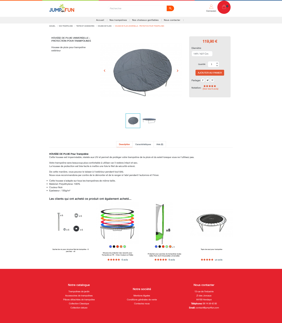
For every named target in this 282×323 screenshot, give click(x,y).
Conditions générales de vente (142, 299)
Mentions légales (142, 295)
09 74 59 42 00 (209, 303)
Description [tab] (124, 144)
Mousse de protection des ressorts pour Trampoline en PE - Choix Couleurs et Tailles (117, 254)
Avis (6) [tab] (159, 144)
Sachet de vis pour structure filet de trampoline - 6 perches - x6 (70, 250)
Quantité (201, 64)
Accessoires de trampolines (79, 295)
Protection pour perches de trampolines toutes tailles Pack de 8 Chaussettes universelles (164, 255)
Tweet (207, 80)
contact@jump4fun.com (207, 307)
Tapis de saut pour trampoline (211, 249)
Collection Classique (79, 303)
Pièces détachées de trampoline (79, 299)
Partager (203, 80)
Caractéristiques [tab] (143, 144)
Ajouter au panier (210, 72)
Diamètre (196, 48)
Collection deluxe (78, 307)
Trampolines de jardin (78, 291)
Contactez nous (142, 303)
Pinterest (212, 80)
